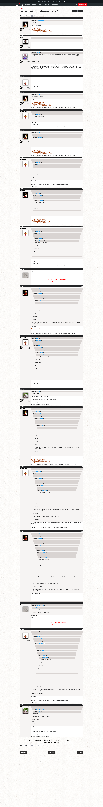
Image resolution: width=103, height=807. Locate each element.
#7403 (82, 157)
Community (47, 4)
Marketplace (55, 4)
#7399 (82, 76)
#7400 (82, 92)
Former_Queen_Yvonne (40, 605)
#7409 (82, 389)
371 (36, 15)
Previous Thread (23, 752)
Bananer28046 (38, 94)
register (59, 741)
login (51, 741)
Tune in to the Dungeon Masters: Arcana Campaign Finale (49, 1)
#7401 (82, 109)
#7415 (82, 704)
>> (40, 52)
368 (29, 15)
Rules (33, 4)
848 (39, 15)
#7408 (82, 335)
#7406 (82, 269)
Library (39, 4)
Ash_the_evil (38, 52)
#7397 (82, 35)
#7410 (82, 406)
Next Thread (80, 752)
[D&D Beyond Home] (19, 4)
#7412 (82, 531)
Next (42, 15)
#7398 (82, 50)
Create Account (82, 4)
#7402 (82, 130)
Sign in (76, 4)
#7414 (82, 629)
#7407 (82, 286)
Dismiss (64, 1)
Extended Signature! (34, 89)
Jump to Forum (51, 752)
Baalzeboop (38, 391)
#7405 (82, 226)
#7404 (82, 188)
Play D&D (27, 4)
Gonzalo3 (38, 134)
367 (26, 15)
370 (34, 15)
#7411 (82, 466)
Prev (21, 15)
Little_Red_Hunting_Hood (40, 20)
